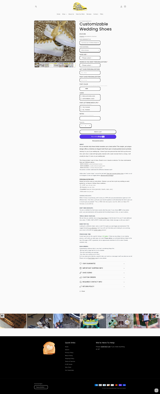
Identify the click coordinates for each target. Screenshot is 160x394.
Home (66, 346)
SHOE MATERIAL (84, 47)
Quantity (82, 122)
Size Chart (68, 367)
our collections (93, 228)
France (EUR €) (40, 387)
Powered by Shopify (121, 388)
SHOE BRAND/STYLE (85, 39)
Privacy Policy (69, 352)
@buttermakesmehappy (107, 175)
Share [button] (83, 291)
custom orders (97, 230)
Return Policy (69, 355)
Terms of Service (70, 361)
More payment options (98, 140)
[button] (36, 6)
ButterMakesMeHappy (111, 388)
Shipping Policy (69, 358)
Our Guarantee (69, 370)
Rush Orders (91, 258)
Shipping (82, 36)
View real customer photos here (115, 173)
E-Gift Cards (68, 364)
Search (67, 349)
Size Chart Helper (103, 218)
